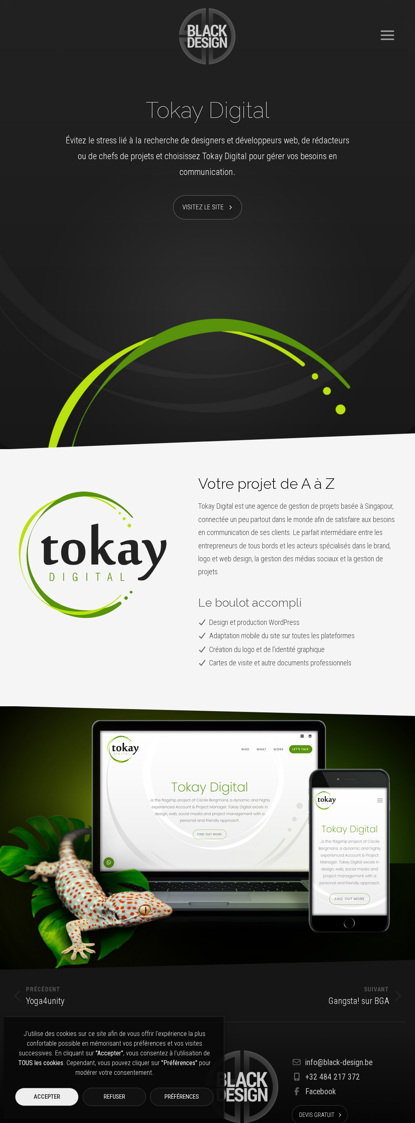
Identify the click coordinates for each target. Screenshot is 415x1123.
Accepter (47, 1096)
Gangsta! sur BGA (358, 996)
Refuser (114, 1096)
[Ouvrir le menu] (387, 32)
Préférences (182, 1096)
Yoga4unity (45, 996)
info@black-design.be (338, 1062)
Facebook (320, 1091)
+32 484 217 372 (332, 1077)
